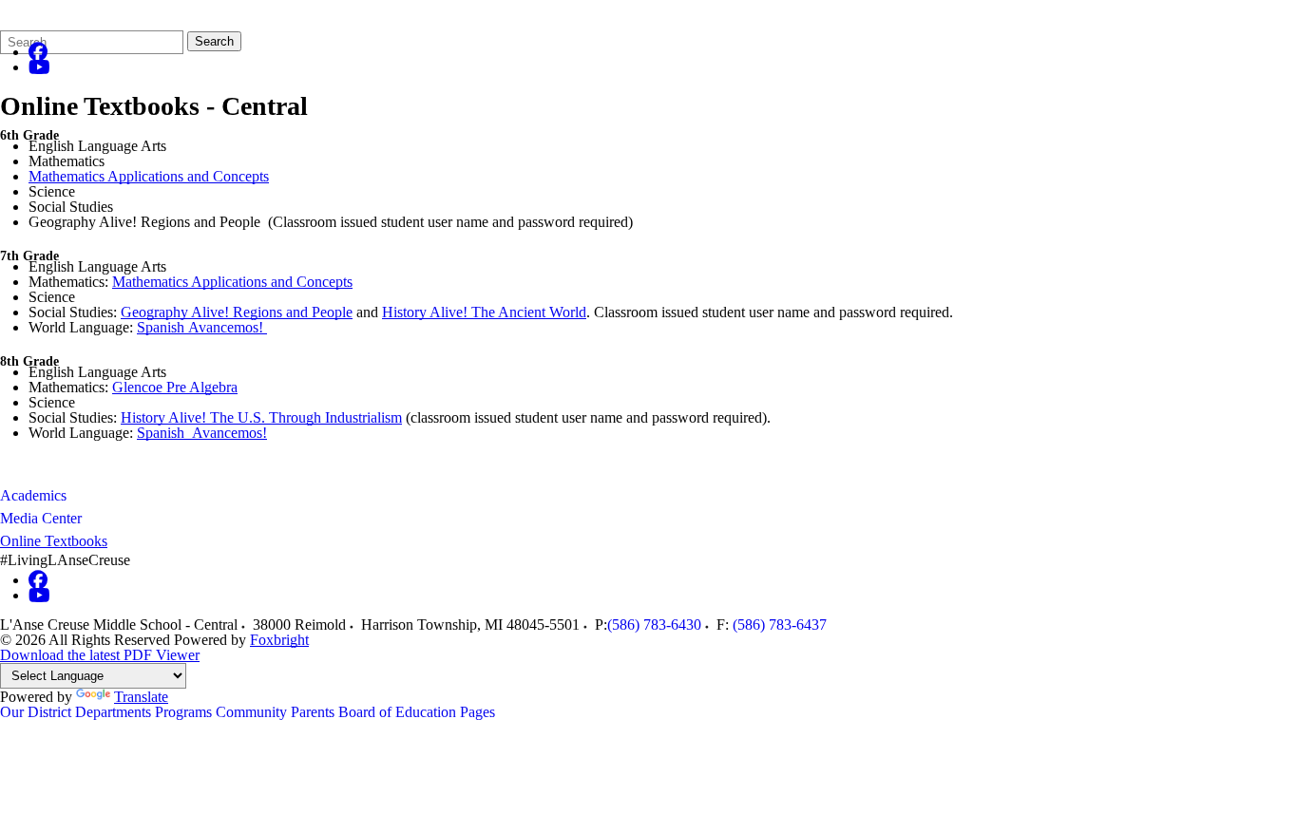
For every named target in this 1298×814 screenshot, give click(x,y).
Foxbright (279, 640)
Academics (33, 495)
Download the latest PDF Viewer (100, 655)
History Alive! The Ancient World (484, 312)
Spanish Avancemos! (202, 327)
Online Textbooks (53, 541)
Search (214, 41)
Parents (312, 712)
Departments (113, 712)
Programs (183, 712)
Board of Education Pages (416, 712)
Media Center (41, 518)
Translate (141, 697)
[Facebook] (38, 52)
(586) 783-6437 (780, 624)
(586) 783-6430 (654, 624)
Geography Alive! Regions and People (237, 312)
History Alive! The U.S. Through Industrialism (261, 417)
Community (251, 712)
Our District (35, 712)
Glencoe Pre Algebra (175, 387)
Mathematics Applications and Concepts (149, 176)
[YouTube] (39, 67)
